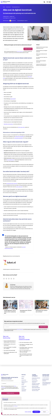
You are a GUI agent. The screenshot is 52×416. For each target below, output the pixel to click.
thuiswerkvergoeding (18, 138)
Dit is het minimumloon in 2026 (26, 342)
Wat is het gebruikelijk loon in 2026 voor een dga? (25, 351)
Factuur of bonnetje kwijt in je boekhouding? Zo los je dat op (10, 341)
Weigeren (44, 411)
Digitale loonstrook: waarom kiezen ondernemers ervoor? (42, 48)
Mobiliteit (23, 388)
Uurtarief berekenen (45, 378)
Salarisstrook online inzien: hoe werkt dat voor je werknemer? (41, 65)
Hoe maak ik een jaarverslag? (9, 350)
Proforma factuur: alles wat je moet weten (9, 345)
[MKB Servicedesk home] (10, 375)
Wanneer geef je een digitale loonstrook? (41, 61)
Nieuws (23, 378)
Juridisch (23, 376)
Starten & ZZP (24, 386)
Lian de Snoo (14, 20)
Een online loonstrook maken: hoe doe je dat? (41, 58)
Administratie (24, 380)
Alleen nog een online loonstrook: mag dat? (41, 55)
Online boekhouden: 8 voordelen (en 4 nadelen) (10, 348)
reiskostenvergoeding (19, 136)
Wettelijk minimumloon (8, 124)
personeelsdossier (10, 159)
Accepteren (36, 411)
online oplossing (19, 186)
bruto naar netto (21, 127)
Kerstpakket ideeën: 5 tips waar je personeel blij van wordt (26, 348)
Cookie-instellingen (28, 411)
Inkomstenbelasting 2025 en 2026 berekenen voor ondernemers (46, 383)
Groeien (23, 384)
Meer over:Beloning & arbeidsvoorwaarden (24, 338)
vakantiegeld (12, 98)
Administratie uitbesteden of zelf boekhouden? (10, 353)
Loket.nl (26, 20)
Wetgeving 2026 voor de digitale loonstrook (41, 51)
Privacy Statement (20, 51)
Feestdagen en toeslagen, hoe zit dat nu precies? (26, 345)
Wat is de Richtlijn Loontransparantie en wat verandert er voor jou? (26, 355)
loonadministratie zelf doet (11, 183)
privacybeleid (15, 406)
